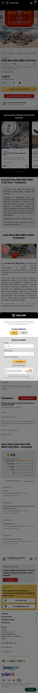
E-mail (6, 343)
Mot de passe (8, 350)
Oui (14, 332)
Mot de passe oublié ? (19, 365)
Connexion (19, 361)
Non (24, 332)
